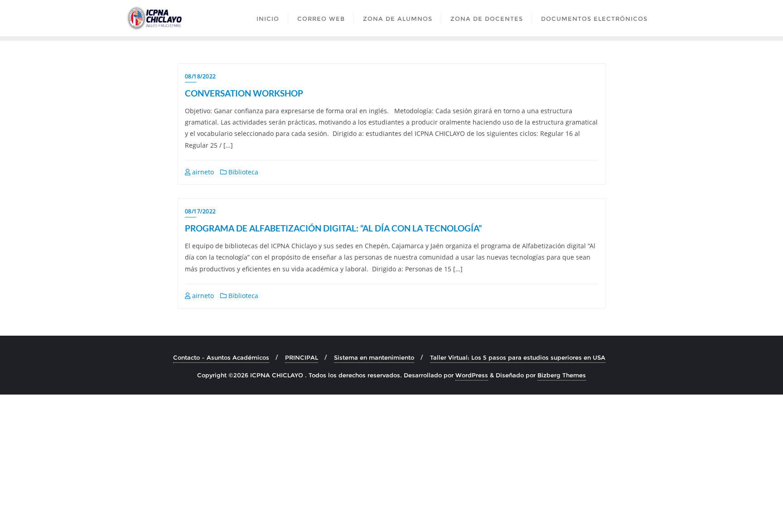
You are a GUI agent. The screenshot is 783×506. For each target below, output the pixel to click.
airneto (202, 172)
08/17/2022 (200, 211)
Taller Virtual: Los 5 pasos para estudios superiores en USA (517, 357)
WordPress (471, 375)
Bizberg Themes (561, 375)
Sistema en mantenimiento (374, 357)
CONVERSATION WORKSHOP (244, 93)
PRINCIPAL (301, 357)
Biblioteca (242, 172)
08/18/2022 (200, 76)
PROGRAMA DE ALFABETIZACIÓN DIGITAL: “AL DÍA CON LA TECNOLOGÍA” (333, 228)
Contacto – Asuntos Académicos (221, 357)
